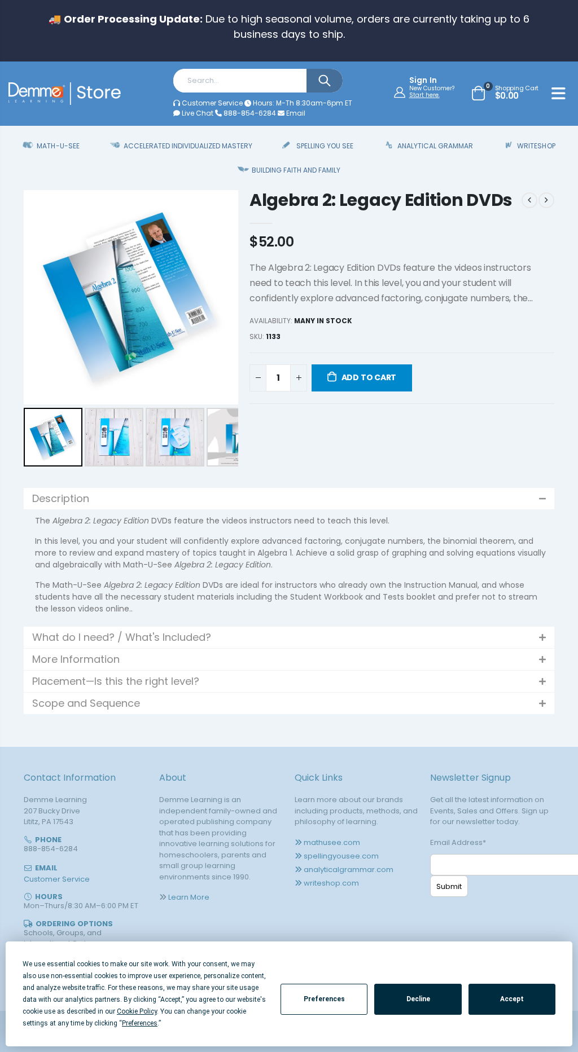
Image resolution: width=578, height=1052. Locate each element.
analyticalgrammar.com (348, 869)
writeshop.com (331, 883)
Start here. (424, 95)
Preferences (324, 999)
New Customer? (431, 88)
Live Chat (196, 113)
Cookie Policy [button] (137, 1011)
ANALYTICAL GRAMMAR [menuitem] (435, 146)
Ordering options (74, 923)
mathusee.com (332, 842)
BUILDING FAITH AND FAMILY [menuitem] (296, 170)
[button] (289, 498)
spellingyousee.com (341, 856)
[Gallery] (131, 330)
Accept (512, 999)
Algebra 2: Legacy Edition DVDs (381, 200)
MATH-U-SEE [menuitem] (58, 146)
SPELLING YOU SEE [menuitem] (324, 146)
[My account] (401, 92)
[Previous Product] (529, 200)
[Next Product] (546, 200)
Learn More (188, 897)
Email (294, 113)
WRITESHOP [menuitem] (536, 146)
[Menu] (558, 95)
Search (324, 81)
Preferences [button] (139, 1023)
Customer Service (212, 103)
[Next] (221, 297)
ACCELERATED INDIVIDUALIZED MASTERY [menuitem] (188, 146)
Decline (418, 999)
